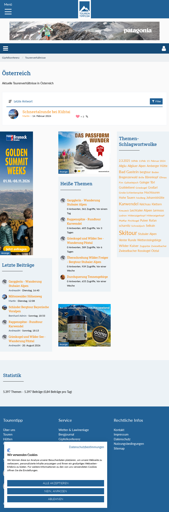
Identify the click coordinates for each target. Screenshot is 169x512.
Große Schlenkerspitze (131, 192)
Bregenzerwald (128, 177)
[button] (5, 48)
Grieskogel (141, 187)
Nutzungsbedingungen (129, 443)
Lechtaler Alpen (141, 210)
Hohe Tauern (127, 197)
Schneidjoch (138, 225)
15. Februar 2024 (156, 160)
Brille (141, 177)
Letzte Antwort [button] (23, 101)
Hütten (7, 439)
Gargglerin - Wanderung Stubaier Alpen (83, 202)
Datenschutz (122, 439)
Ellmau (163, 177)
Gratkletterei (127, 187)
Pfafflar (123, 220)
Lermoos (158, 210)
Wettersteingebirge (149, 240)
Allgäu (123, 166)
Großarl (152, 187)
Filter (158, 101)
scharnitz (124, 225)
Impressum (121, 434)
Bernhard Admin (18, 315)
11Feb (142, 160)
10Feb (134, 160)
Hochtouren (152, 192)
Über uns (9, 430)
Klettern (157, 204)
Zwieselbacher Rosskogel (134, 250)
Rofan (153, 220)
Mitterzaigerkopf (137, 215)
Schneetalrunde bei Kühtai (46, 111)
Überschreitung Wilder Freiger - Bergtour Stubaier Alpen (87, 260)
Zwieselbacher (159, 246)
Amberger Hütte (157, 166)
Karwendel (128, 203)
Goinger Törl (147, 182)
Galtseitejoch (131, 182)
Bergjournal (66, 434)
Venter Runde (127, 240)
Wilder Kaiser (129, 246)
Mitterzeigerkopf (155, 215)
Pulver (144, 220)
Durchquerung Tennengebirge (87, 277)
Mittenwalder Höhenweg (25, 296)
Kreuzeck (124, 210)
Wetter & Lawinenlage (74, 430)
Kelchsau (145, 204)
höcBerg (140, 197)
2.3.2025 (124, 160)
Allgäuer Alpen (137, 166)
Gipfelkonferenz (69, 439)
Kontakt (119, 430)
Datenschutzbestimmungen (86, 447)
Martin (26, 115)
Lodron (123, 215)
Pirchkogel (133, 220)
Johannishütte (155, 197)
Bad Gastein (129, 171)
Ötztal (155, 250)
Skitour (128, 232)
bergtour (145, 172)
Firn (121, 182)
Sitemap (119, 448)
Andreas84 (14, 290)
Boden (155, 172)
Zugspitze (145, 246)
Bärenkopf (151, 177)
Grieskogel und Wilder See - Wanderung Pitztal (27, 339)
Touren (7, 434)
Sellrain (150, 225)
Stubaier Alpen (147, 234)
